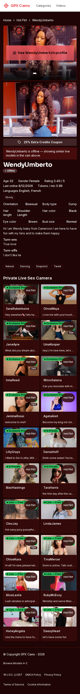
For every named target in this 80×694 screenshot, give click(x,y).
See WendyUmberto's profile (44, 54)
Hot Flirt (22, 20)
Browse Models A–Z (15, 663)
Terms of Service (13, 684)
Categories (43, 5)
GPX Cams (17, 5)
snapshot (42, 266)
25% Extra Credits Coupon (45, 143)
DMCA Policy (33, 674)
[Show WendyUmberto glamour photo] (45, 73)
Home (7, 20)
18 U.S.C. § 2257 (12, 674)
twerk (57, 266)
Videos (61, 5)
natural (10, 266)
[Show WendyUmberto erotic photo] (34, 73)
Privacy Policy (52, 674)
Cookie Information (39, 684)
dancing (25, 266)
